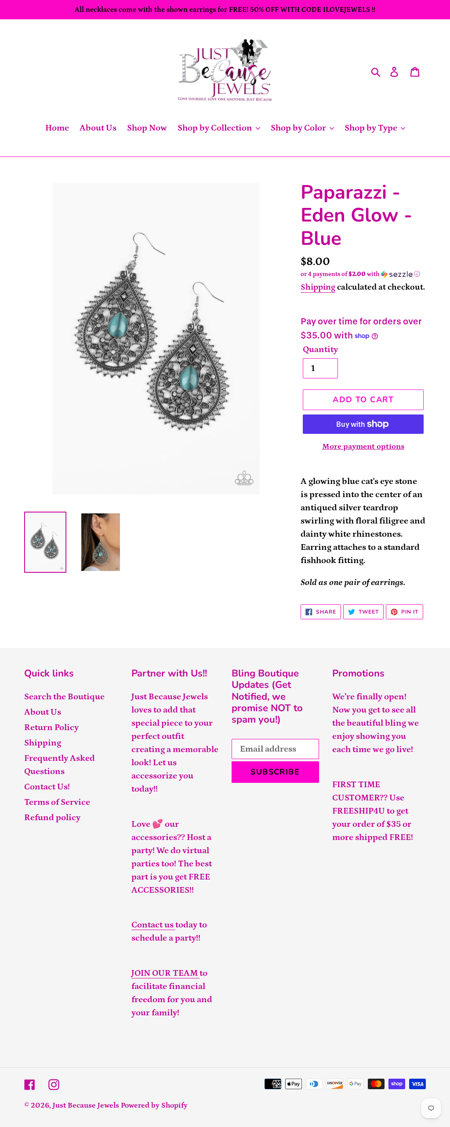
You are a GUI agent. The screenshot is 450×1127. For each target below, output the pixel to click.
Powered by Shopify (154, 1105)
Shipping (318, 287)
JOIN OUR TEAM (165, 973)
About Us (42, 712)
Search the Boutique (64, 697)
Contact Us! (47, 787)
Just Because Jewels (86, 1105)
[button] (363, 274)
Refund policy (52, 817)
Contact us (153, 925)
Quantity (320, 349)
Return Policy (51, 727)
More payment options (363, 446)
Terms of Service (57, 802)
